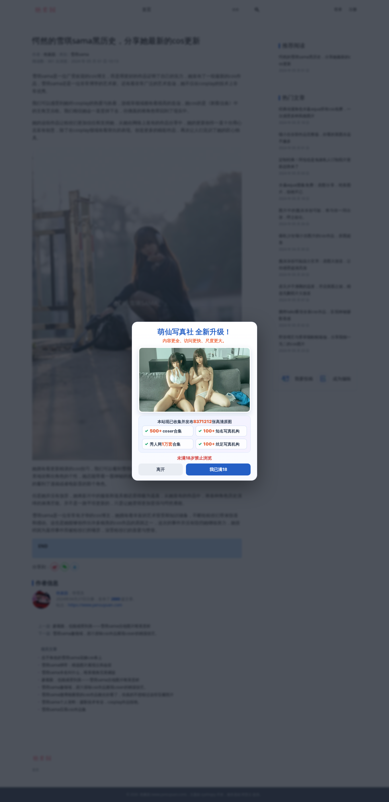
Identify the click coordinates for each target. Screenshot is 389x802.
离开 (160, 469)
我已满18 (218, 469)
